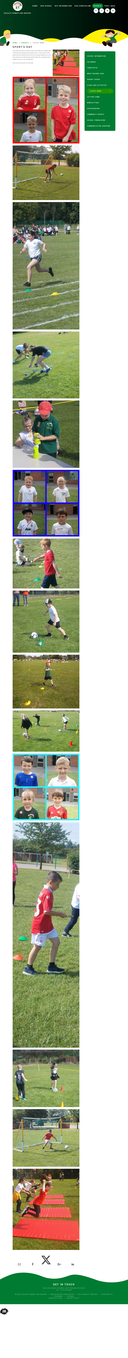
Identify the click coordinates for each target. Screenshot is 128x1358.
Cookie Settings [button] (56, 1298)
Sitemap (70, 1296)
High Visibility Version (87, 1294)
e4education (68, 1294)
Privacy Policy (73, 1298)
